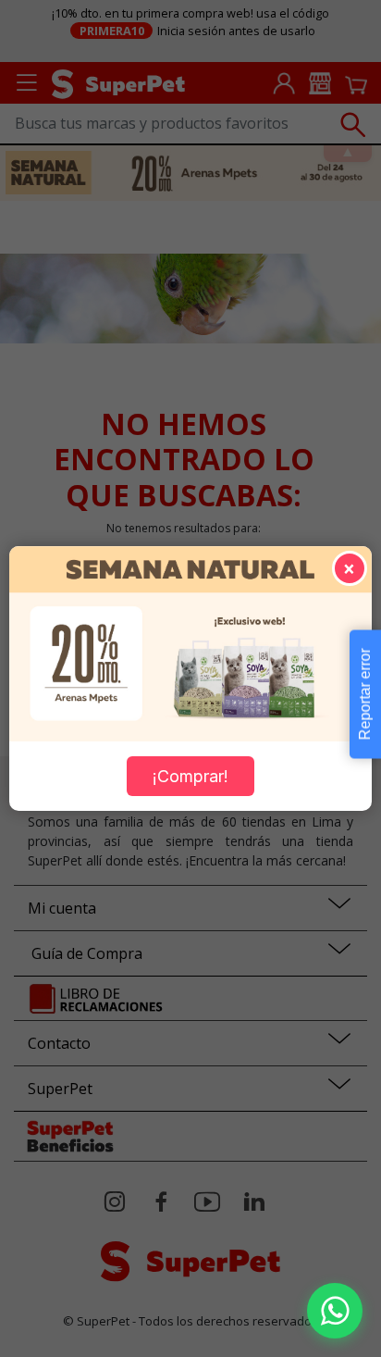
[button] (335, 1310)
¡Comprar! (190, 776)
